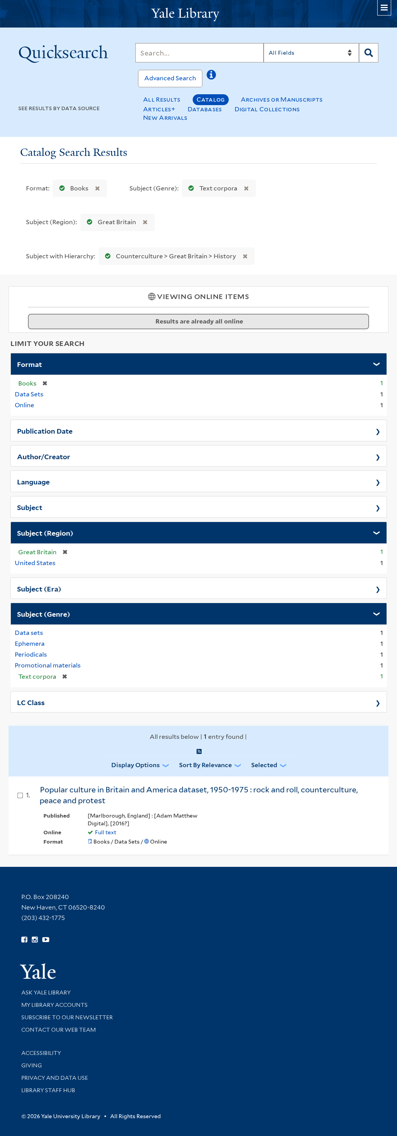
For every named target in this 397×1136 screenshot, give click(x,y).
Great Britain (117, 222)
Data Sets (29, 394)
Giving (31, 1065)
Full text (105, 832)
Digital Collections (267, 109)
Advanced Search (170, 78)
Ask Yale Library (46, 992)
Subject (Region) (45, 532)
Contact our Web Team (58, 1030)
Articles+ (159, 109)
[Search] (368, 52)
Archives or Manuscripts (282, 99)
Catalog (211, 99)
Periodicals (31, 654)
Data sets (29, 632)
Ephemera (30, 643)
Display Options (135, 765)
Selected (264, 765)
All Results (161, 99)
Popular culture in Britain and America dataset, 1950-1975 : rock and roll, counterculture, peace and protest (199, 795)
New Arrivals (165, 117)
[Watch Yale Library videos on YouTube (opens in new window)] (45, 939)
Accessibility (41, 1053)
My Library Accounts (54, 1005)
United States (35, 563)
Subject (29, 507)
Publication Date (44, 430)
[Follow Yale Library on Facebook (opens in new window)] (24, 939)
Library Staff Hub (48, 1090)
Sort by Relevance (205, 765)
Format (29, 363)
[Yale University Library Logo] (198, 14)
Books (79, 188)
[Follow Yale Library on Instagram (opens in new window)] (35, 939)
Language (33, 481)
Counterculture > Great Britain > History (176, 256)
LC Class (31, 702)
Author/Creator (43, 456)
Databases (205, 109)
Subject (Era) (39, 588)
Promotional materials (48, 665)
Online (24, 405)
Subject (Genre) (43, 613)
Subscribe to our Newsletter (67, 1017)
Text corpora (218, 188)
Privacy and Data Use (54, 1078)
